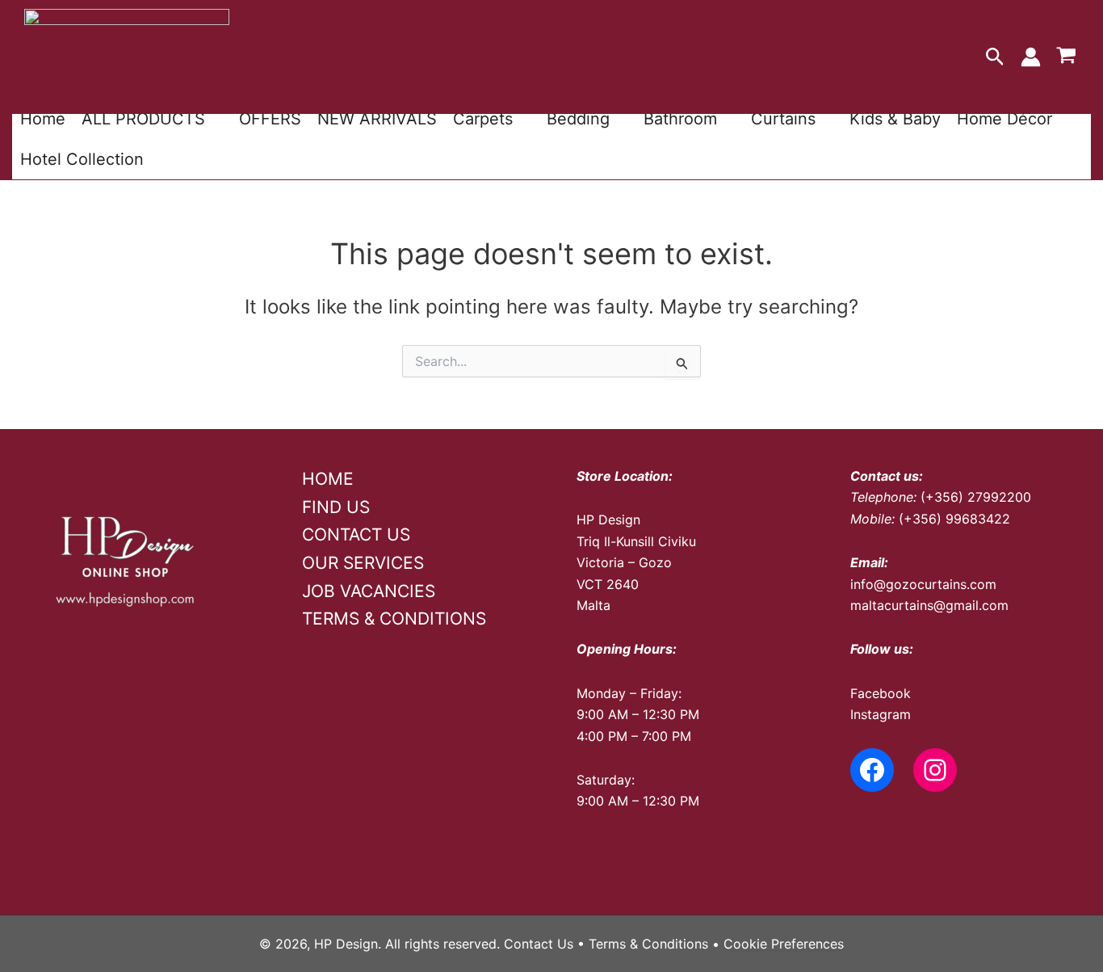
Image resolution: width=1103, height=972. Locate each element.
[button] (995, 57)
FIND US (336, 507)
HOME (328, 479)
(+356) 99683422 (954, 519)
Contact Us (538, 944)
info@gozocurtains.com (923, 584)
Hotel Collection (82, 159)
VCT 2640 (608, 584)
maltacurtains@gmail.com (929, 605)
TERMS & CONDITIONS (394, 618)
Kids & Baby (895, 118)
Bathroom (680, 118)
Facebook (880, 693)
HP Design (608, 519)
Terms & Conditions (648, 944)
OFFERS (270, 118)
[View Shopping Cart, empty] (1066, 57)
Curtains (783, 118)
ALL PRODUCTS (143, 118)
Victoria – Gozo (624, 562)
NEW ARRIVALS (377, 118)
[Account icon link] (1031, 57)
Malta (593, 605)
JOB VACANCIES (368, 591)
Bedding (578, 118)
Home (42, 118)
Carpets (483, 118)
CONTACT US (356, 534)
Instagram (880, 714)
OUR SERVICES (363, 563)
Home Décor (1004, 118)
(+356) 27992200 (976, 497)
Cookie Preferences (783, 943)
